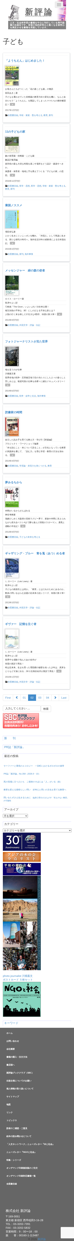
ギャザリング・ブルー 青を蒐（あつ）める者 (35, 553)
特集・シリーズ (13, 1160)
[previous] (16, 697)
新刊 (51, 115)
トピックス (11, 1120)
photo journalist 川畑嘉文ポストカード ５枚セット (18, 977)
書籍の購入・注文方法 (16, 1057)
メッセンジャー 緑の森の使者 (25, 270)
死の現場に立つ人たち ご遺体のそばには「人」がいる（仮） (33, 782)
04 (47, 697)
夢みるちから (13, 482)
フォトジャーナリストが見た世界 (26, 341)
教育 (45, 115)
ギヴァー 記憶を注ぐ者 (20, 624)
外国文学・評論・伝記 (29, 325)
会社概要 (10, 1049)
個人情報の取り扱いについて (20, 1088)
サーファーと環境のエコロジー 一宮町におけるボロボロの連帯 (34, 766)
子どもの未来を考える (29, 537)
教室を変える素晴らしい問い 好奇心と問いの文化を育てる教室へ (35, 789)
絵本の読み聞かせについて (18, 1136)
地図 (8, 1104)
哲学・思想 (24, 186)
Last (63, 697)
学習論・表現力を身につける (32, 466)
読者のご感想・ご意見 (16, 1128)
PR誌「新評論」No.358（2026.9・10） (22, 774)
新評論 (39, 12)
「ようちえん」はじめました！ (25, 60)
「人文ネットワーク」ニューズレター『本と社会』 (30, 1144)
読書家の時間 (13, 412)
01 (24, 697)
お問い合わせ (12, 1041)
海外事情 (29, 254)
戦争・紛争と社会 (27, 396)
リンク (9, 1112)
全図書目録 (13, 115)
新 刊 (10, 738)
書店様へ (10, 1065)
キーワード (11, 1023)
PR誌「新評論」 (14, 747)
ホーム (9, 1033)
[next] (55, 697)
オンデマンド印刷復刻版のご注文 (22, 1168)
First (8, 697)
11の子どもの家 (15, 131)
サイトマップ (12, 1096)
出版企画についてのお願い (18, 1081)
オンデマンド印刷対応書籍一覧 (21, 1176)
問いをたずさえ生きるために (36, 799)
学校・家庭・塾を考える (30, 115)
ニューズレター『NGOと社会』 (21, 1152)
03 (39, 697)
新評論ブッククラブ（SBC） (20, 1073)
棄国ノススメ (13, 205)
